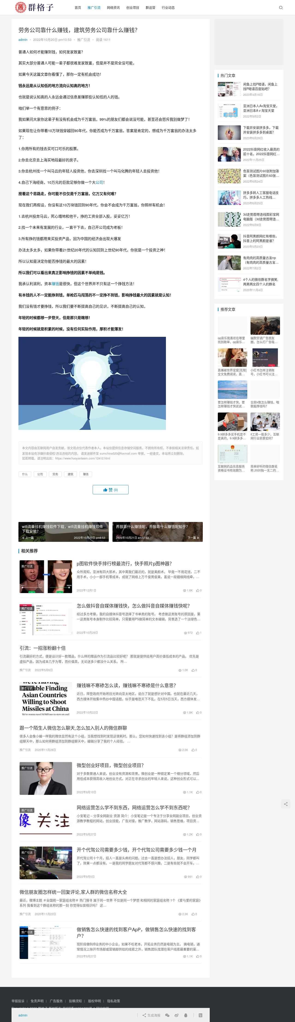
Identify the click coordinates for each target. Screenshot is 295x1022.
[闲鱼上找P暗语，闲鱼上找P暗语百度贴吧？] (229, 84)
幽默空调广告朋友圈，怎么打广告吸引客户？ (264, 340)
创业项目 (132, 7)
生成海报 (153, 1015)
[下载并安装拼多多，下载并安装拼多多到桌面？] (229, 128)
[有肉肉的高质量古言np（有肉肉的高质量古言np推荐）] (229, 258)
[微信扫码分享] (167, 1015)
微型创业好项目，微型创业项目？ (111, 765)
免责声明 (37, 1001)
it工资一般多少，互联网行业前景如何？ (265, 436)
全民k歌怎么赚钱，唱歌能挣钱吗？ (265, 404)
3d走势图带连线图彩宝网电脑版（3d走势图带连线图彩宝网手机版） (261, 219)
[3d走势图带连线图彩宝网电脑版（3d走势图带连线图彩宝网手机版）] (229, 214)
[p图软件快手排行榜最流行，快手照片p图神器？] (46, 576)
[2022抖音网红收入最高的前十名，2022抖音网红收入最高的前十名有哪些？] (229, 149)
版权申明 (94, 1001)
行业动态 (168, 7)
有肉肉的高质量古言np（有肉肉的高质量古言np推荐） (261, 262)
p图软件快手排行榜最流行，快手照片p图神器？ (125, 563)
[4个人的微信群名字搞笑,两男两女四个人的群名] (229, 279)
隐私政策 (113, 1001)
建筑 (70, 474)
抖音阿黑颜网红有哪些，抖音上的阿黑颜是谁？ (261, 238)
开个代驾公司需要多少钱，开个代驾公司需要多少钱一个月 (137, 850)
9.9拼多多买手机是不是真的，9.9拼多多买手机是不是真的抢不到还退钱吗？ (232, 436)
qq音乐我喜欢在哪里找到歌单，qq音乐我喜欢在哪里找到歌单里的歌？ (231, 340)
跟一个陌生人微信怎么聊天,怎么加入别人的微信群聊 (73, 728)
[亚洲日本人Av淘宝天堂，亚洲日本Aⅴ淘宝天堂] (229, 106)
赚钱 (55, 283)
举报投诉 (18, 1001)
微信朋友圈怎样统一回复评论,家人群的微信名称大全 (73, 892)
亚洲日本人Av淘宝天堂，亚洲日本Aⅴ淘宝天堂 (261, 108)
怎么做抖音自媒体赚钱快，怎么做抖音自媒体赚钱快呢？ (134, 606)
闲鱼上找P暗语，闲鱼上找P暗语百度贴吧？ (260, 86)
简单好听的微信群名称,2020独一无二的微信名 (265, 468)
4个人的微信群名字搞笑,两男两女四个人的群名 (260, 281)
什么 (25, 474)
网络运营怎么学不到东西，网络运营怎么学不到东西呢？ (134, 807)
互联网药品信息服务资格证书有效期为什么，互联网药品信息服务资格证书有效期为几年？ (231, 468)
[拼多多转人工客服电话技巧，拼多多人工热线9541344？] (229, 193)
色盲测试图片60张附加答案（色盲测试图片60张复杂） (261, 175)
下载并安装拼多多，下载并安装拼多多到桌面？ (261, 129)
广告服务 (56, 1001)
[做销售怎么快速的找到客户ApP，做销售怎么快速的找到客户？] (46, 942)
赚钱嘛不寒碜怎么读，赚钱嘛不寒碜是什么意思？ (127, 685)
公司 (99, 182)
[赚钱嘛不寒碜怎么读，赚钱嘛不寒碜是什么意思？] (46, 698)
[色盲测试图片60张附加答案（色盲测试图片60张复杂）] (229, 171)
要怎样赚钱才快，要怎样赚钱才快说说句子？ (231, 404)
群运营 (150, 7)
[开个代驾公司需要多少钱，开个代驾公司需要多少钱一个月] (46, 863)
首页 (78, 7)
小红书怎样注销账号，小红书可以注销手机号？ (264, 372)
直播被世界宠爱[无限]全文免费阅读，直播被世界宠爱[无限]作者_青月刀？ (232, 372)
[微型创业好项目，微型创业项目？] (46, 778)
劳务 (55, 474)
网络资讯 (113, 7)
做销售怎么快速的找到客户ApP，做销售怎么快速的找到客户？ (136, 932)
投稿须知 (75, 1001)
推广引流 (94, 7)
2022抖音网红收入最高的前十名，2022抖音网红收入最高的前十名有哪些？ (261, 153)
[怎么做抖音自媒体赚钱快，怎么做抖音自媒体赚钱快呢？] (46, 619)
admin (22, 39)
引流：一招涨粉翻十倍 (43, 648)
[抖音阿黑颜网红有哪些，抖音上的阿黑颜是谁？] (229, 236)
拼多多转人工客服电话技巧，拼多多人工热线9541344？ (261, 197)
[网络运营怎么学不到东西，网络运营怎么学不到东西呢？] (46, 820)
